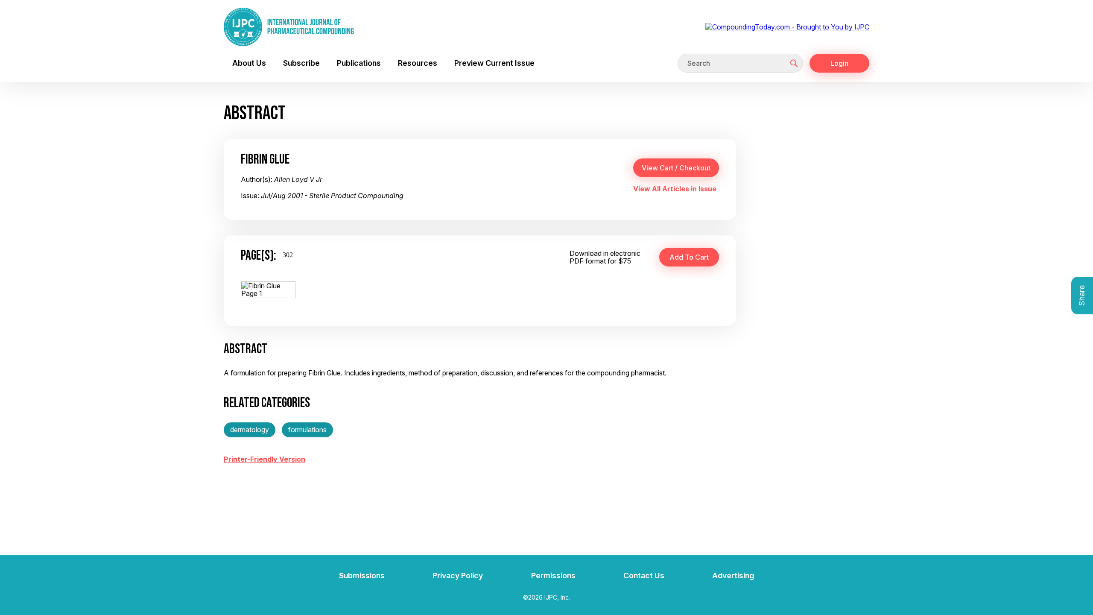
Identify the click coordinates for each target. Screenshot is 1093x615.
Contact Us (643, 575)
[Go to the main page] (289, 27)
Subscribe (301, 63)
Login (839, 63)
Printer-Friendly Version (264, 459)
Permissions (553, 575)
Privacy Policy (458, 575)
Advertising (733, 575)
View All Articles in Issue (674, 188)
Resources (417, 63)
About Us (249, 63)
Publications (359, 63)
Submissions (362, 575)
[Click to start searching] (794, 63)
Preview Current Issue (494, 63)
